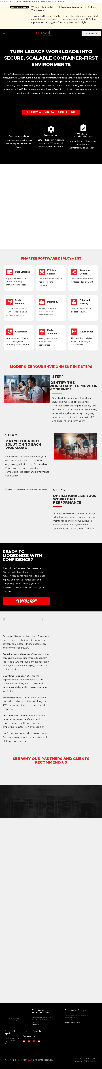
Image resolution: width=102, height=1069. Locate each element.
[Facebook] (24, 1041)
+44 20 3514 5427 (75, 1022)
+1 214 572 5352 (42, 1025)
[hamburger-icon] (4, 33)
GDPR (86, 1061)
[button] (78, 640)
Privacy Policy (86, 1058)
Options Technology (42, 22)
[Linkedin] (29, 1041)
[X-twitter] (34, 1041)
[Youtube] (39, 1041)
